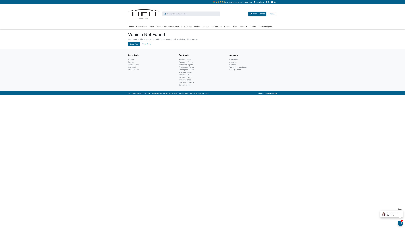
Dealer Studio (272, 93)
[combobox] (191, 14)
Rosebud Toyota (185, 72)
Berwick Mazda (185, 80)
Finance (206, 26)
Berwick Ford (184, 75)
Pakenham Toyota (186, 62)
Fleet (235, 26)
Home (131, 26)
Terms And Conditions (238, 67)
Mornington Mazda (186, 82)
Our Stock (132, 67)
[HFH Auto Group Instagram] (269, 2)
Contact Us (233, 59)
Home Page (134, 44)
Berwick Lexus (184, 85)
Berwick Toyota (185, 59)
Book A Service (259, 14)
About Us (243, 26)
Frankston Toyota (186, 65)
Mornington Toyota (186, 70)
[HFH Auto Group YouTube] (272, 2)
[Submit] (164, 14)
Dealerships (141, 26)
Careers (227, 26)
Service (197, 26)
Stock (152, 26)
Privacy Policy (235, 70)
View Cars (146, 44)
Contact (253, 26)
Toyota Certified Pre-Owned (168, 26)
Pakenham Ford (185, 77)
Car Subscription (265, 26)
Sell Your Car (216, 26)
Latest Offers (186, 26)
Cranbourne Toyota (186, 67)
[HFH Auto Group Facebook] (266, 2)
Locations (260, 2)
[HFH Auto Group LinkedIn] (275, 2)
